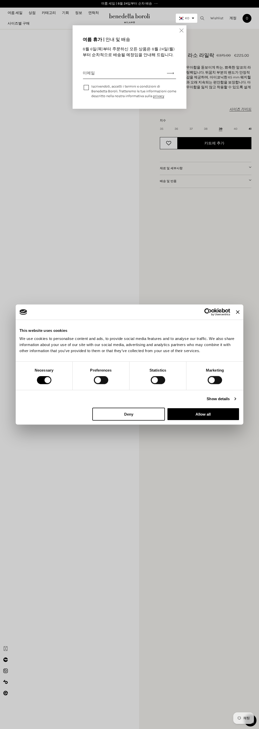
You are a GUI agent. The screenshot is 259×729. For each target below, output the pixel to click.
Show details (218, 399)
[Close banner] (238, 312)
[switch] (101, 380)
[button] (32, 13)
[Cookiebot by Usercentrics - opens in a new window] (208, 312)
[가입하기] (170, 73)
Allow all (203, 414)
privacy (158, 96)
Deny (128, 414)
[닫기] (181, 30)
